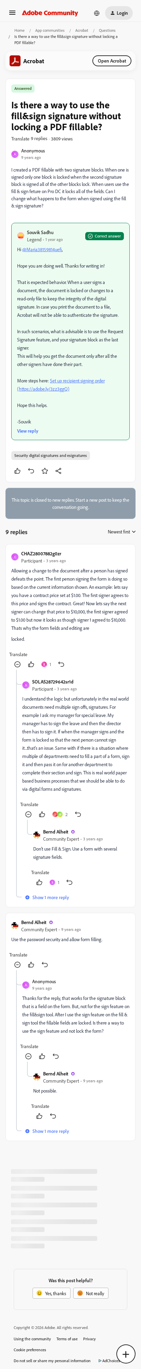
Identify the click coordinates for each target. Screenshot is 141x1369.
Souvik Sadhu (40, 232)
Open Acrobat (112, 61)
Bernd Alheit (55, 832)
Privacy (89, 1338)
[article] (70, 610)
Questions (107, 30)
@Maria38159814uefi (42, 249)
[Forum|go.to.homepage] (50, 13)
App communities (50, 30)
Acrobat (81, 30)
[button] (12, 15)
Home (19, 30)
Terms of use (67, 1338)
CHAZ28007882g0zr (41, 553)
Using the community (32, 1338)
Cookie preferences (30, 1349)
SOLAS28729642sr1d (53, 681)
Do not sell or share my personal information (52, 1360)
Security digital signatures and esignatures (50, 455)
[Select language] (96, 13)
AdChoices (111, 1360)
